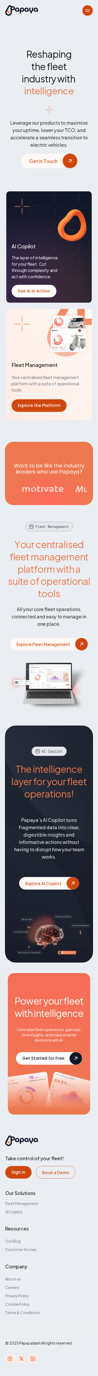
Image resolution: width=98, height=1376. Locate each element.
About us (13, 1279)
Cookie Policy (17, 1304)
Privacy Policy (17, 1296)
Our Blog (13, 1241)
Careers (12, 1287)
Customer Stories (21, 1249)
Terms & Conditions (22, 1312)
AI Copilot (13, 1212)
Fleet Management (21, 1203)
